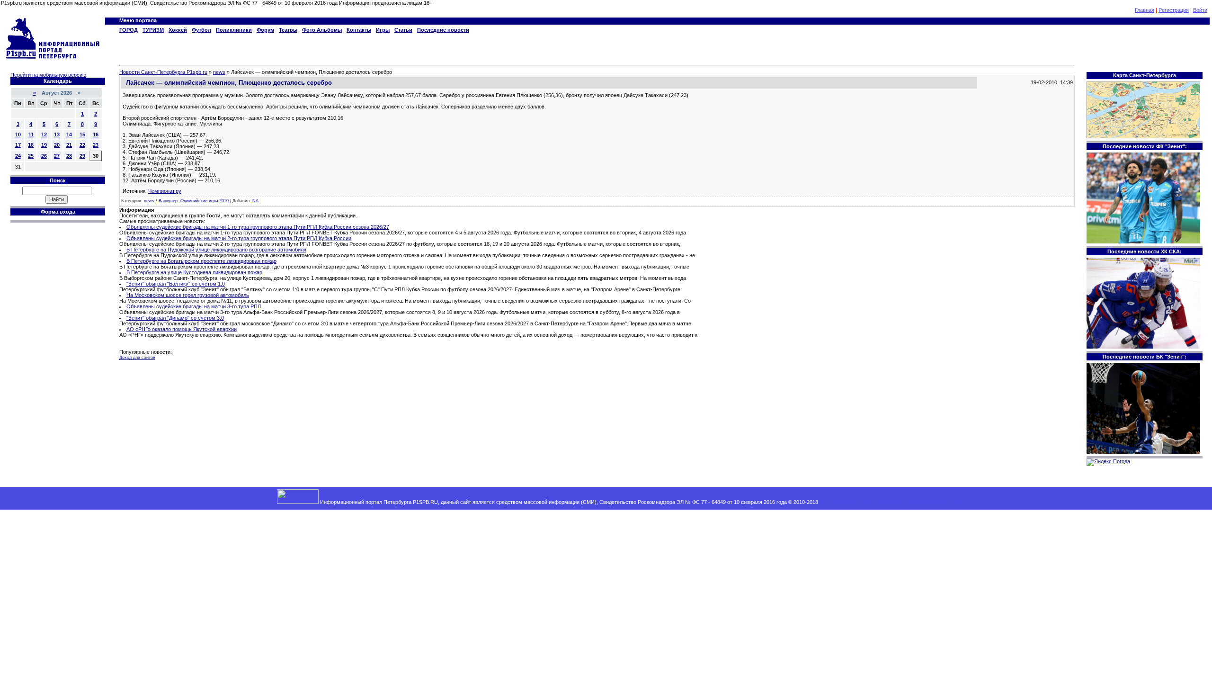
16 (95, 134)
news (149, 200)
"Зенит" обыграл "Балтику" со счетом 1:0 (175, 284)
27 (57, 156)
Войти (1200, 10)
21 (69, 145)
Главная (1144, 10)
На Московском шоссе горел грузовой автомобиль (187, 295)
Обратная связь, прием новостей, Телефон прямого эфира (891, 502)
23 (95, 145)
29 (82, 156)
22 (82, 145)
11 (31, 134)
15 (82, 134)
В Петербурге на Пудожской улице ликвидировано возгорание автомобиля (216, 249)
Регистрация (1174, 10)
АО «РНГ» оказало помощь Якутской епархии (181, 329)
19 (44, 145)
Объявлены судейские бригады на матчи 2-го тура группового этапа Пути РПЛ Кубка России (238, 238)
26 (44, 156)
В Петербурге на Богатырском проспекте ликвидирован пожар (201, 261)
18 (31, 145)
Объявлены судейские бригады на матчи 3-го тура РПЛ (193, 306)
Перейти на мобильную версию (48, 75)
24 (18, 156)
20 (57, 145)
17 (18, 145)
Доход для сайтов (137, 357)
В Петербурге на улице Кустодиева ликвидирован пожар (194, 272)
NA (255, 200)
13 (57, 134)
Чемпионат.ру (164, 191)
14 (69, 134)
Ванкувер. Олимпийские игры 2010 (194, 200)
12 (44, 134)
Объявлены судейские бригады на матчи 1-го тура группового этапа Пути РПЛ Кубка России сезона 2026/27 (257, 227)
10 (18, 134)
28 (69, 156)
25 (31, 156)
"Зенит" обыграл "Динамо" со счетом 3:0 (175, 318)
